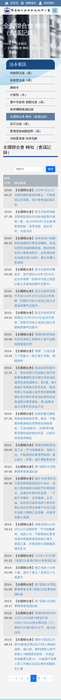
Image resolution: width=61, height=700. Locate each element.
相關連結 (31, 3)
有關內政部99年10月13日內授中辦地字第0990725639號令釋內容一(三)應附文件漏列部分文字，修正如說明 (35, 622)
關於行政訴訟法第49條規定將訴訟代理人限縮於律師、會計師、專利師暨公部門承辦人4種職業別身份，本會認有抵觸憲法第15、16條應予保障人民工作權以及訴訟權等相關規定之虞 (35, 654)
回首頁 (14, 3)
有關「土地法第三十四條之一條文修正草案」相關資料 (34, 356)
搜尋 (50, 169)
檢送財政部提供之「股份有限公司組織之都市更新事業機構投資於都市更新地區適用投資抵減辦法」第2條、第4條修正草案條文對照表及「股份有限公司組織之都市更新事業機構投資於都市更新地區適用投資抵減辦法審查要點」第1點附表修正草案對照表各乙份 (35, 387)
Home (7, 43)
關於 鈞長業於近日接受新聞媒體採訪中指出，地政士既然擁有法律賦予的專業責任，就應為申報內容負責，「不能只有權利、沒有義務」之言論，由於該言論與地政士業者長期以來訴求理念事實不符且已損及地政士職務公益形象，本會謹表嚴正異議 (35, 498)
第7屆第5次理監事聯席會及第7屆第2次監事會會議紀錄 (35, 589)
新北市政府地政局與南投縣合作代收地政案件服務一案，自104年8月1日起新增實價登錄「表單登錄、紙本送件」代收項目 (34, 221)
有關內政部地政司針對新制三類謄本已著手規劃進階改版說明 (34, 339)
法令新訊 (21, 43)
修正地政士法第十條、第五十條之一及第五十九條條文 (34, 572)
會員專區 (49, 3)
